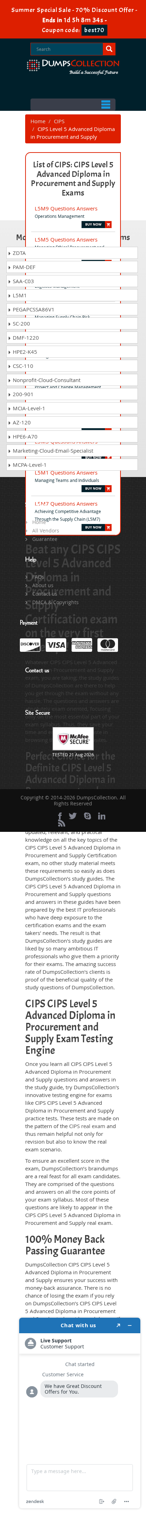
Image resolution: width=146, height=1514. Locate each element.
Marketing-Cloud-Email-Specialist (52, 450)
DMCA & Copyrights (55, 602)
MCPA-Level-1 (29, 464)
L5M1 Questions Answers (66, 472)
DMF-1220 (25, 337)
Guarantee (44, 539)
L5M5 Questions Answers (66, 239)
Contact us (44, 594)
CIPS (59, 121)
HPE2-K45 (24, 351)
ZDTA (18, 252)
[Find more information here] (79, 1413)
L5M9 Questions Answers (66, 208)
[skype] (87, 815)
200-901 (22, 394)
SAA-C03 (22, 281)
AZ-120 (21, 422)
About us (43, 585)
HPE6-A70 (24, 436)
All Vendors (45, 530)
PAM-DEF (23, 266)
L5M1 (19, 295)
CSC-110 (22, 365)
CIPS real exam (87, 1125)
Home (37, 121)
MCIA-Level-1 (28, 408)
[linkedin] (101, 815)
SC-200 (20, 323)
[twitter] (73, 815)
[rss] (61, 823)
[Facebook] (60, 815)
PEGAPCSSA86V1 (33, 309)
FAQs (38, 577)
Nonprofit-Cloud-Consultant (45, 379)
